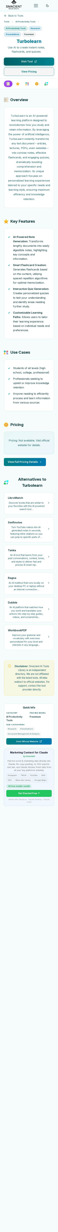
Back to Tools (15, 15)
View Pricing (29, 71)
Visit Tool (27, 61)
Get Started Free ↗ (29, 793)
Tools (6, 21)
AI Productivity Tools (25, 21)
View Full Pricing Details (23, 461)
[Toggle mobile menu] (36, 5)
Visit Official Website (27, 741)
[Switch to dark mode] (47, 5)
